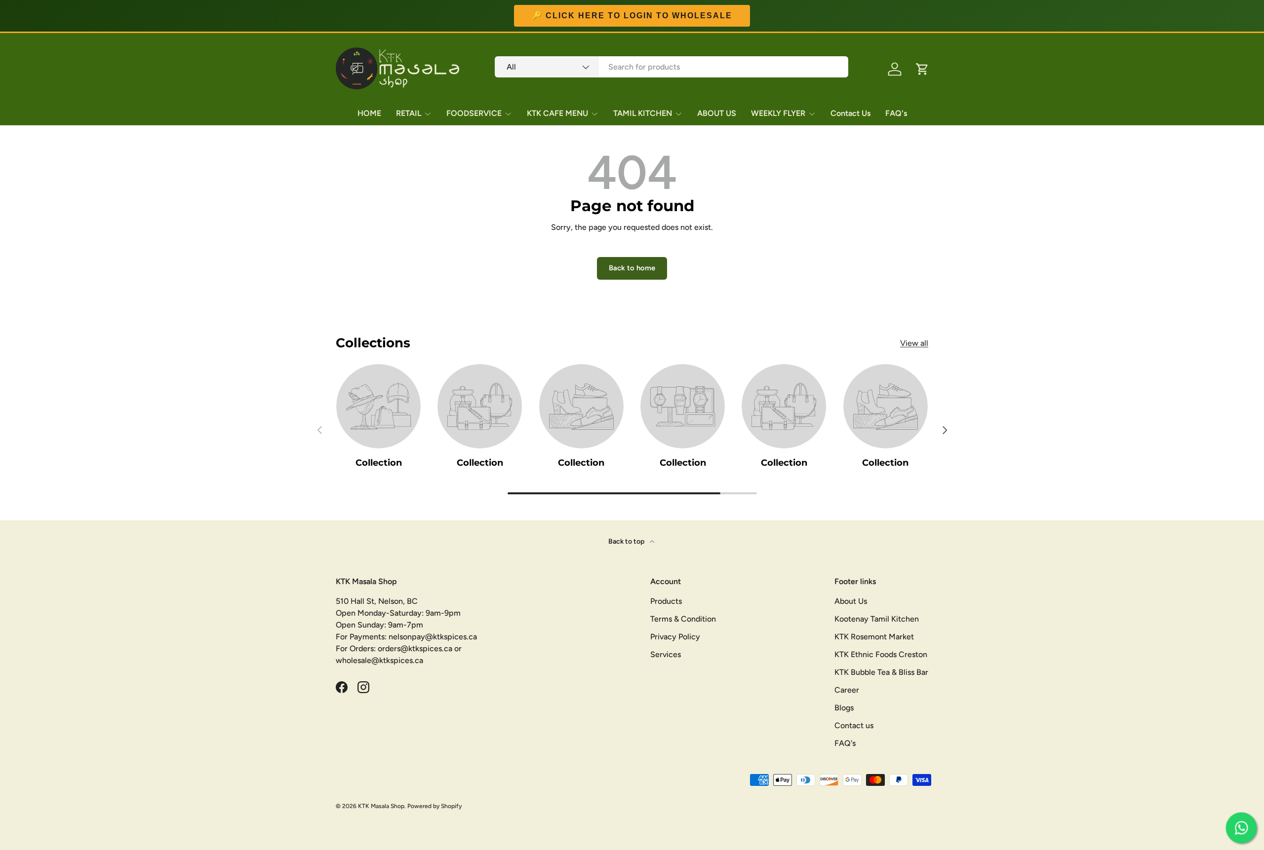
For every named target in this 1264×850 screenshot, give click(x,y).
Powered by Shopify (434, 806)
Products (666, 601)
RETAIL (408, 113)
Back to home (632, 267)
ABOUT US (716, 113)
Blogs (844, 707)
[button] (922, 69)
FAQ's (896, 113)
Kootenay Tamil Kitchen (876, 619)
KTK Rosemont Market (874, 636)
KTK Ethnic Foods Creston (880, 654)
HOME (369, 113)
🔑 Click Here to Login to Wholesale (632, 15)
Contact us (853, 725)
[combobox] (671, 66)
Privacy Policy (675, 636)
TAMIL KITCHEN (642, 113)
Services (665, 654)
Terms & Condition (683, 619)
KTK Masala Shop (381, 806)
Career (846, 690)
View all (914, 343)
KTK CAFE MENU (557, 113)
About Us (850, 601)
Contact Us (850, 113)
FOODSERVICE (474, 113)
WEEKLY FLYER (778, 113)
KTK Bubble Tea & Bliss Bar (881, 672)
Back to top (627, 541)
